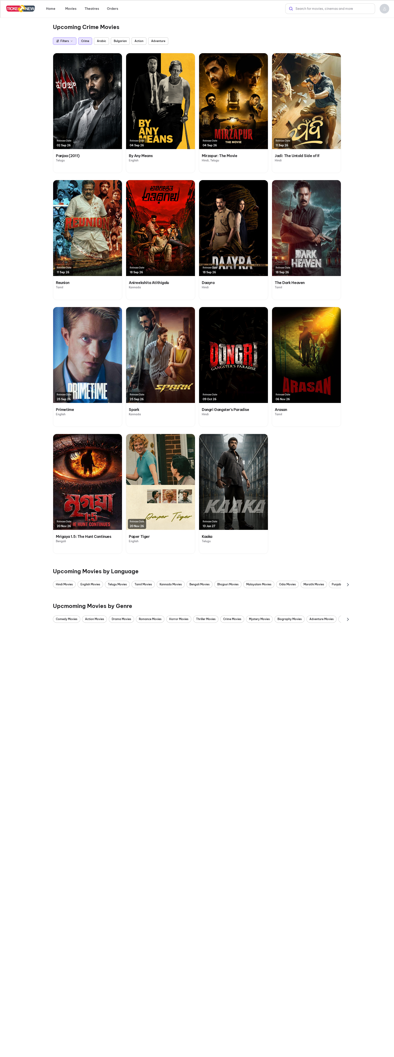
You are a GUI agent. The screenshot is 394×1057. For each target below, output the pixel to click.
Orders (112, 9)
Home (50, 9)
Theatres (92, 9)
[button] (384, 8)
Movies (70, 9)
